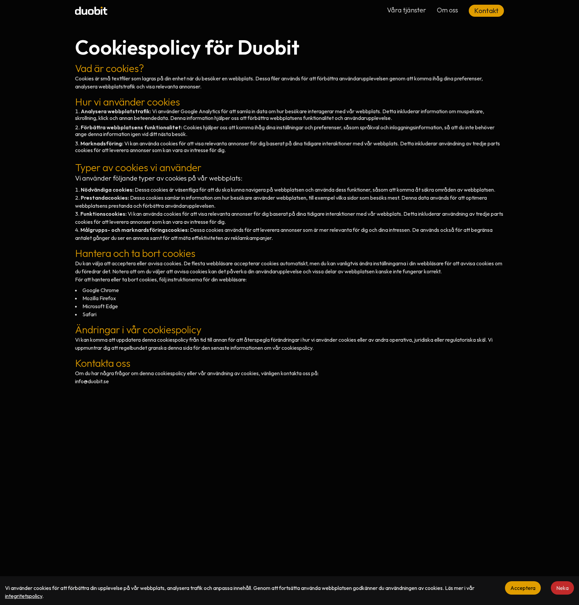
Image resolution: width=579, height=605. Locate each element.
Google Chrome (100, 290)
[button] (486, 11)
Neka (562, 588)
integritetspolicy (23, 596)
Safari (89, 314)
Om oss (447, 10)
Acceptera (522, 588)
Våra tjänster (406, 10)
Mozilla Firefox (99, 298)
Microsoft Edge (100, 306)
